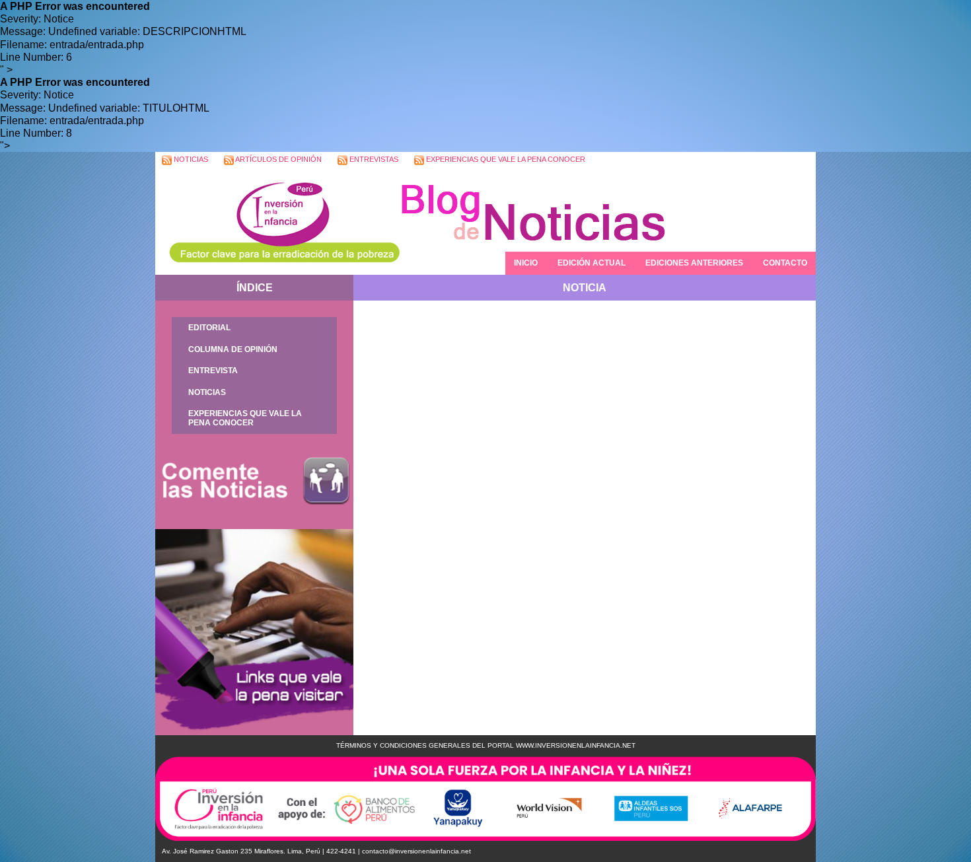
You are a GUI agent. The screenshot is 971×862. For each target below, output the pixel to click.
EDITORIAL (209, 327)
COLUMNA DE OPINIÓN (232, 349)
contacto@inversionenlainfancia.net (416, 851)
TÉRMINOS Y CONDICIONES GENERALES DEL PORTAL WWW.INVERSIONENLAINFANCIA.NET (485, 745)
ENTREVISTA (213, 370)
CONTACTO (785, 263)
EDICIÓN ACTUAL (591, 263)
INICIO (526, 263)
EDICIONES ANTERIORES (694, 263)
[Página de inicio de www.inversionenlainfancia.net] (277, 221)
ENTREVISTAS (372, 159)
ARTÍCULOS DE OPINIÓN (278, 159)
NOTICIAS (190, 159)
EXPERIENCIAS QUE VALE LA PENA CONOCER (504, 159)
